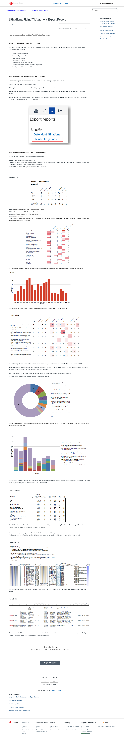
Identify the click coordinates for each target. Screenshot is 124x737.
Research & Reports (41, 730)
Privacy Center (85, 728)
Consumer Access (86, 730)
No (85, 28)
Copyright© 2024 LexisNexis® (106, 726)
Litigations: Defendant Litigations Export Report (24, 697)
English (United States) (107, 3)
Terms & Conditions (86, 731)
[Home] (16, 3)
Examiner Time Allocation (70, 730)
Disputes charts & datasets (17, 707)
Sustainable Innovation (28, 730)
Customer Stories (40, 728)
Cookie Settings (85, 733)
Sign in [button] (66, 3)
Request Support (50, 663)
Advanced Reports (43, 10)
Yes (76, 28)
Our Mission (25, 726)
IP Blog (38, 726)
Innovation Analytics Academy (72, 726)
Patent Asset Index (69, 728)
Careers (24, 728)
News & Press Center (41, 731)
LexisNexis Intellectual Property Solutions (17, 10)
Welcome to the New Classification (19, 710)
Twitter (24, 733)
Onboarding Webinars (56, 730)
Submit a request (58, 3)
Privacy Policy (85, 726)
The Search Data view (15, 700)
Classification (33, 10)
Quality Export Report (15, 704)
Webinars (52, 728)
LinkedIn (24, 731)
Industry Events (54, 726)
